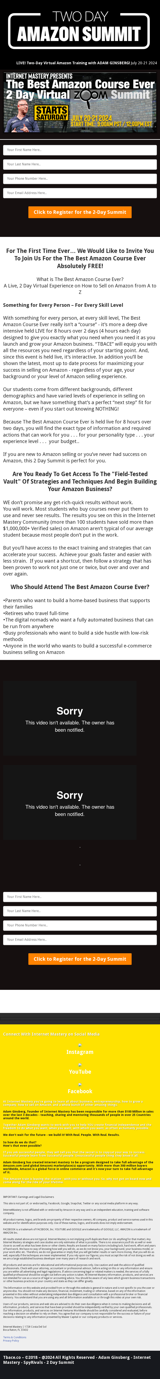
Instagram (80, 1052)
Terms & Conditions (14, 1337)
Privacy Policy (11, 1340)
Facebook (80, 1091)
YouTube (80, 1072)
